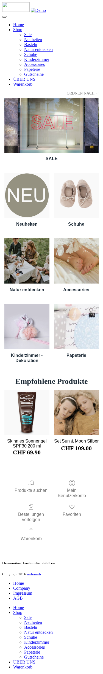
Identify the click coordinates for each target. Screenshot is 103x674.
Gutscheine (34, 74)
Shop (17, 29)
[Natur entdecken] (26, 261)
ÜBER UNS (24, 79)
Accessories (34, 64)
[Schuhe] (76, 195)
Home (18, 24)
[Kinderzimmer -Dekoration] (26, 326)
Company (21, 588)
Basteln (30, 44)
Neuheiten (33, 39)
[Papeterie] (76, 326)
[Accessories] (76, 261)
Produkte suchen (31, 490)
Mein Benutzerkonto (72, 493)
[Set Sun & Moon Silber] (76, 412)
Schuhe (30, 54)
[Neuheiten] (26, 195)
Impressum (22, 593)
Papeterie (32, 69)
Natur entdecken (38, 49)
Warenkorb (22, 84)
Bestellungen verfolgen (31, 517)
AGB (18, 598)
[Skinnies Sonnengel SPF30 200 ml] (26, 412)
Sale (28, 34)
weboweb (34, 574)
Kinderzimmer (36, 59)
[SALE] (51, 125)
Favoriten (72, 514)
